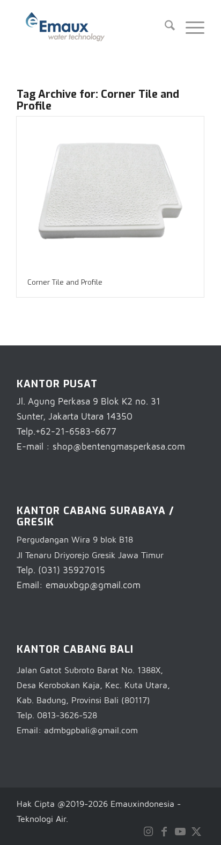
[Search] (164, 26)
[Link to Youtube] (180, 832)
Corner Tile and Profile (64, 282)
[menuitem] (164, 26)
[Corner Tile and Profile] (110, 192)
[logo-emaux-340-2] (92, 26)
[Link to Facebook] (164, 832)
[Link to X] (196, 832)
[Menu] (189, 26)
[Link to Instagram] (148, 832)
